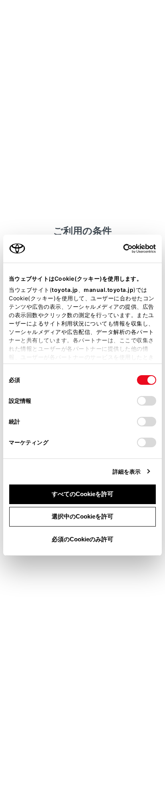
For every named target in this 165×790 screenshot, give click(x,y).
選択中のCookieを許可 (82, 516)
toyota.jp (65, 289)
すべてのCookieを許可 (82, 493)
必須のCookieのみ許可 (82, 539)
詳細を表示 (127, 471)
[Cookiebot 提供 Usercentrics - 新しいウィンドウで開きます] (121, 248)
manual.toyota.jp (108, 289)
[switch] (146, 401)
